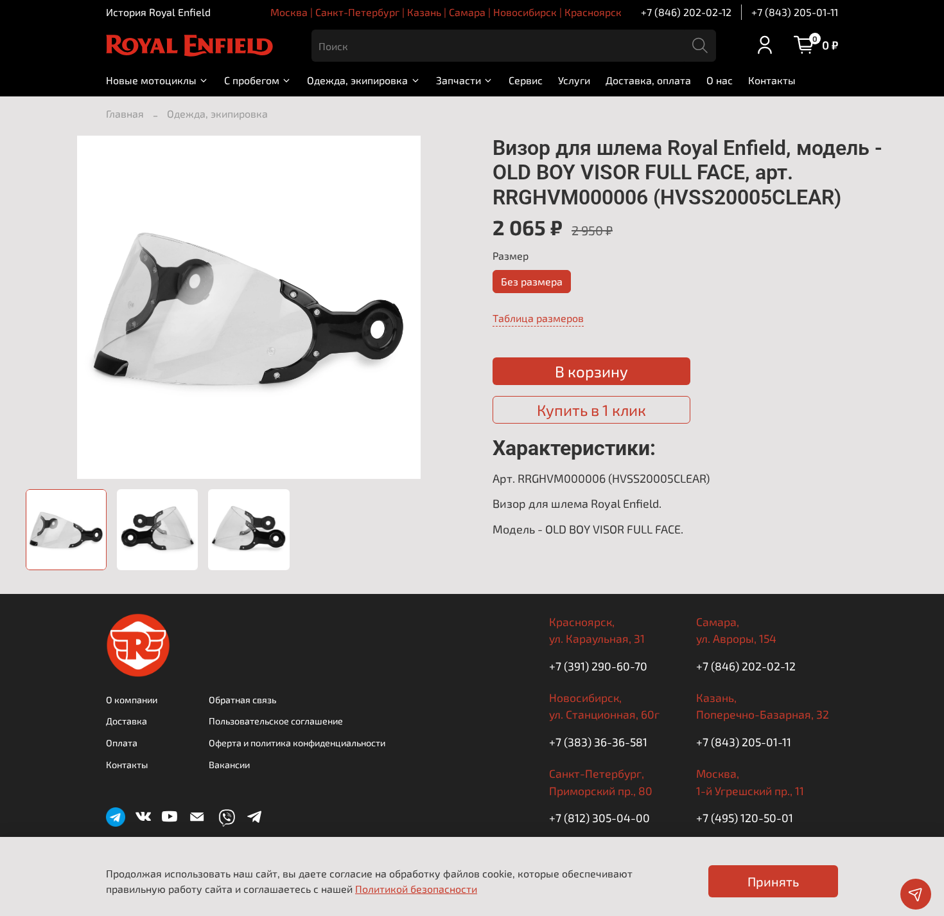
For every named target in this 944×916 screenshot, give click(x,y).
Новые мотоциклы (151, 80)
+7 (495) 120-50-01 (744, 818)
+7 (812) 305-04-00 (599, 818)
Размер (511, 255)
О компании (131, 699)
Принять (773, 881)
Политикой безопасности (416, 889)
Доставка (126, 720)
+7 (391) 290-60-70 (598, 666)
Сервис (526, 80)
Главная (125, 113)
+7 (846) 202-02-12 (686, 12)
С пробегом (251, 80)
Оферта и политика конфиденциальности (297, 742)
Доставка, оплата (648, 80)
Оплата (121, 742)
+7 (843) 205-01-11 (794, 12)
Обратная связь (242, 699)
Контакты (772, 80)
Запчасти (458, 80)
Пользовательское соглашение (276, 720)
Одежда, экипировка (357, 80)
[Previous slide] (46, 307)
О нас (719, 80)
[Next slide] (451, 307)
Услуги (574, 80)
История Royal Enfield (158, 12)
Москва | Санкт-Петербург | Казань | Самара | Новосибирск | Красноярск (446, 12)
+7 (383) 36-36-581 (598, 742)
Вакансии (229, 764)
